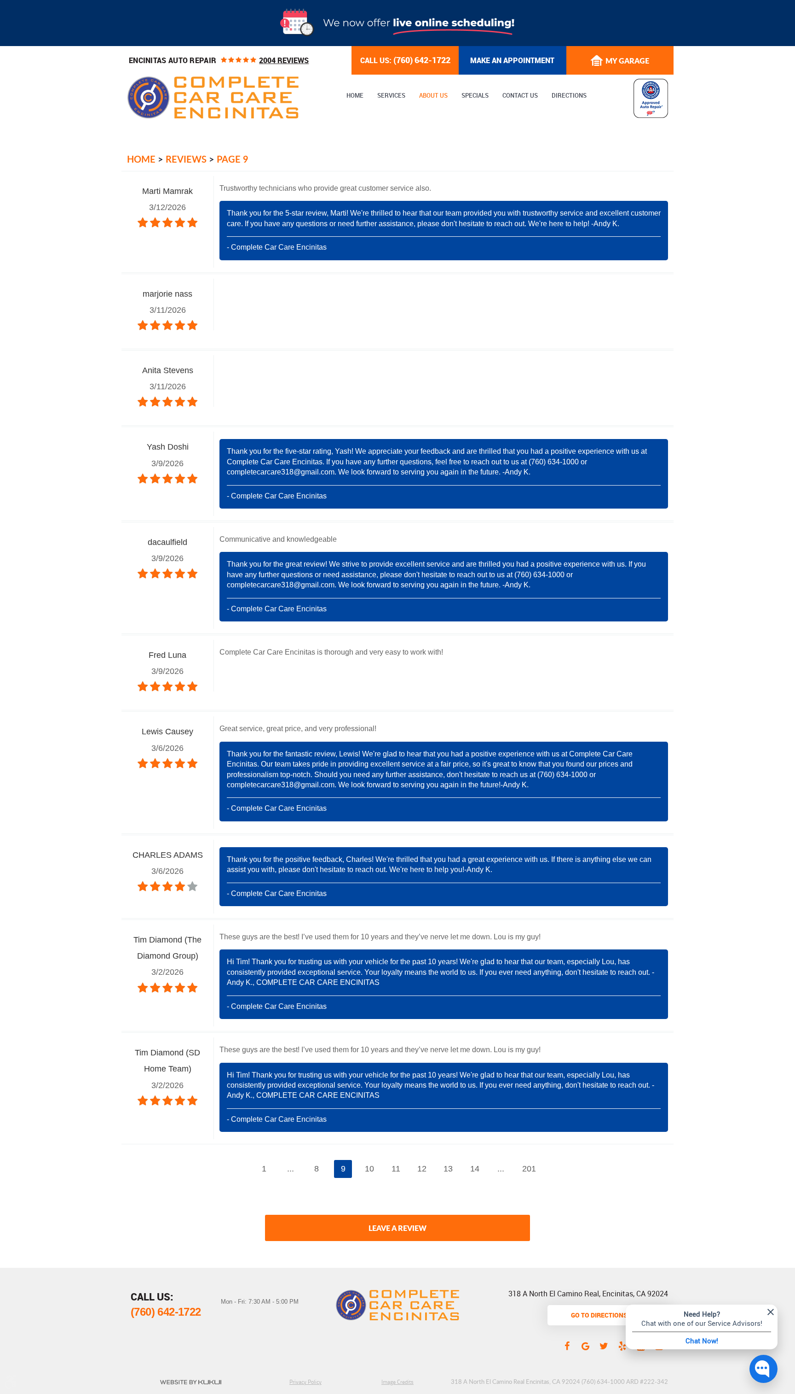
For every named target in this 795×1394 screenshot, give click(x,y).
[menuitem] (354, 95)
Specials (475, 96)
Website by (190, 1382)
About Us (433, 96)
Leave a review (397, 1228)
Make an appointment (512, 60)
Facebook (567, 1345)
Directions (569, 96)
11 (396, 1168)
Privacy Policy (305, 1382)
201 (529, 1168)
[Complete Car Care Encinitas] (213, 97)
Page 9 (232, 158)
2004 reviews (284, 60)
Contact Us (520, 96)
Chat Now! (702, 1340)
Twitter (603, 1345)
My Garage (627, 60)
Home (354, 96)
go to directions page (608, 1315)
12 (421, 1168)
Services (391, 96)
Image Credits (397, 1382)
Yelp (622, 1345)
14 (474, 1168)
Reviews (186, 158)
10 (369, 1168)
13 (448, 1168)
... (290, 1168)
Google (585, 1345)
